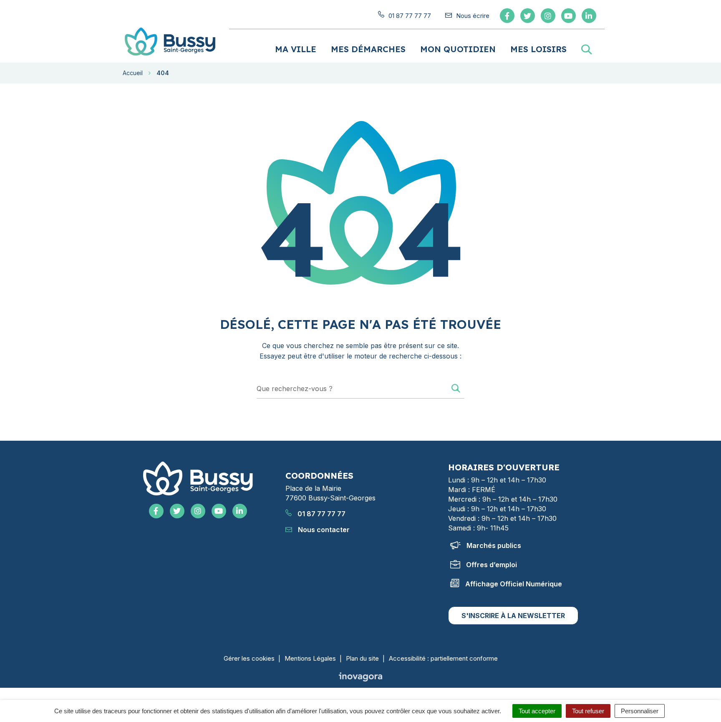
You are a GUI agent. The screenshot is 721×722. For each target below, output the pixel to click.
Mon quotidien (458, 49)
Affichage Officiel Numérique (513, 584)
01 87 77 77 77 (320, 514)
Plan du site (362, 658)
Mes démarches (368, 49)
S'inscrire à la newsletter (513, 615)
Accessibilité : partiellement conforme (443, 658)
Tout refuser (588, 710)
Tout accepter (537, 710)
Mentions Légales (310, 658)
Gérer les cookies (249, 658)
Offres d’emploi (491, 564)
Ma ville (295, 49)
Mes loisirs (538, 49)
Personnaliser (639, 710)
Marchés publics (493, 545)
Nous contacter (323, 529)
